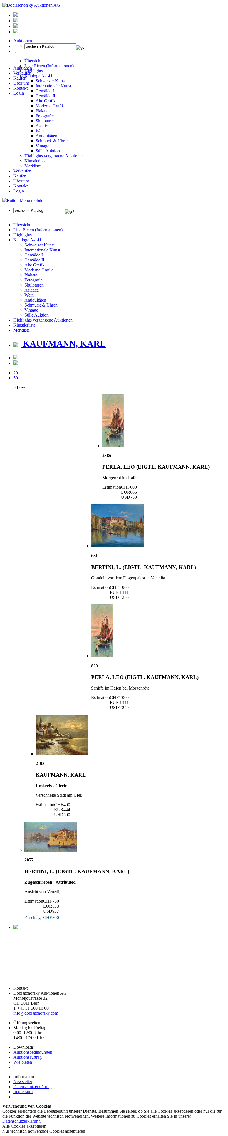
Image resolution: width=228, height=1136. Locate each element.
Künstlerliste (35, 161)
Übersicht (21, 225)
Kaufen (19, 78)
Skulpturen (45, 120)
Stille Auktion (48, 151)
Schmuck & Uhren (52, 141)
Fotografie (45, 115)
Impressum (23, 1091)
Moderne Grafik (50, 105)
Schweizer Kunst (39, 245)
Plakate (42, 110)
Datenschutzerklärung (32, 1086)
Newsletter (22, 1081)
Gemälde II (45, 95)
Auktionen (22, 68)
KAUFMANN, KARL (63, 344)
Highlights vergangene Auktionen (54, 156)
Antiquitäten (46, 136)
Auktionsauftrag (27, 1057)
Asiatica (43, 126)
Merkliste (32, 166)
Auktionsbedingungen (32, 1052)
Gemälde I (33, 255)
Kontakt (20, 88)
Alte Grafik (46, 100)
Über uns (21, 83)
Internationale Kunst (42, 250)
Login (18, 93)
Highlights (22, 235)
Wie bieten (22, 1062)
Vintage (42, 146)
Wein (40, 131)
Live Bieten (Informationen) (38, 230)
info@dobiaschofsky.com (35, 1013)
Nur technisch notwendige (43, 1131)
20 (15, 373)
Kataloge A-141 (27, 240)
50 (15, 378)
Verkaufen (22, 73)
